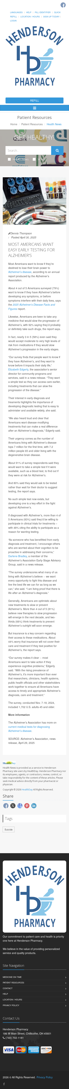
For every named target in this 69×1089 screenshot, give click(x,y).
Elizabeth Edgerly (18, 369)
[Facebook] (63, 5)
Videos (42, 159)
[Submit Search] (57, 150)
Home (13, 124)
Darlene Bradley (17, 556)
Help (28, 12)
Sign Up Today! (51, 16)
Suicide (9, 829)
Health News (21, 159)
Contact (8, 988)
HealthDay (27, 789)
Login (13, 20)
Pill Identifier (43, 12)
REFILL (34, 100)
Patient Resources (32, 124)
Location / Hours (30, 16)
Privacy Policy (11, 1005)
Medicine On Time (12, 976)
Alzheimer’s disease (19, 272)
